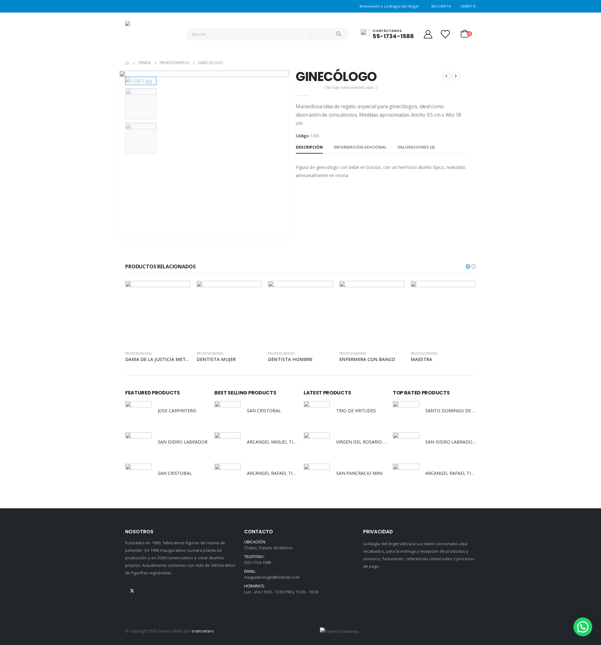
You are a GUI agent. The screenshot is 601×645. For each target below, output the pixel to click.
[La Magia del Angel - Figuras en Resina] (144, 34)
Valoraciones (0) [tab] (416, 147)
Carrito (468, 6)
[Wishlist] (445, 34)
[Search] (338, 34)
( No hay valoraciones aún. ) (350, 87)
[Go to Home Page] (127, 63)
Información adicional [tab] (360, 147)
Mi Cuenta (441, 6)
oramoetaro (203, 630)
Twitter (132, 591)
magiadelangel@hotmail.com (272, 577)
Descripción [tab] (309, 147)
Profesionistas (138, 353)
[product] (157, 313)
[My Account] (428, 34)
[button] (468, 266)
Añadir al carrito (180, 291)
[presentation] (120, 155)
